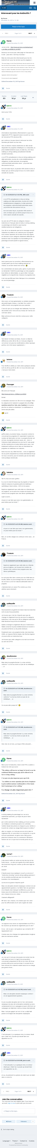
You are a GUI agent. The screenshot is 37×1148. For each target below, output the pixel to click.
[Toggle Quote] (4, 194)
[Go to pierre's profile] (4, 107)
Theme (14, 1141)
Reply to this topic (18, 26)
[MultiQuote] (3, 88)
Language (6, 1141)
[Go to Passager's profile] (4, 386)
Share (9, 1121)
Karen (5, 18)
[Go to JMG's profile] (4, 128)
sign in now (11, 1103)
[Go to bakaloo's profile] (4, 473)
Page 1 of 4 (18, 33)
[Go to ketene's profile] (4, 361)
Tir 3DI (17, 20)
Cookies (31, 1141)
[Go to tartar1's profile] (4, 855)
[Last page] (34, 33)
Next (30, 33)
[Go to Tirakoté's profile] (4, 296)
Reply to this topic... (11, 1111)
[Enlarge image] (26, 265)
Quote (8, 88)
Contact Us (23, 1141)
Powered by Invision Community (18, 1145)
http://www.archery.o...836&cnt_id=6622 (14, 394)
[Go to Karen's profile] (4, 42)
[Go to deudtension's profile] (4, 657)
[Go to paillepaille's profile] (4, 605)
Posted (15, 43)
